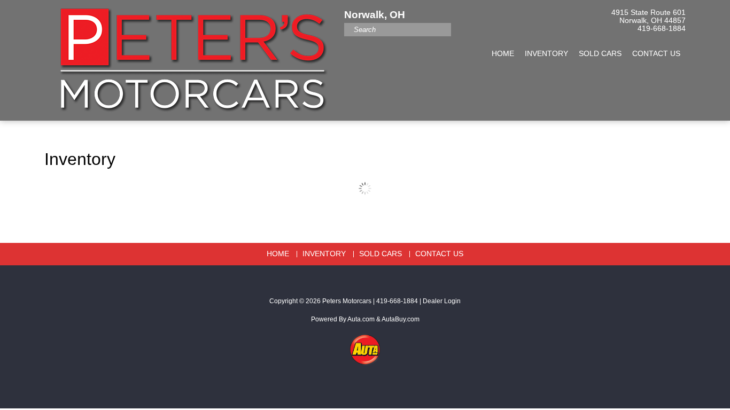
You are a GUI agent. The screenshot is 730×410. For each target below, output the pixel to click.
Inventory (546, 53)
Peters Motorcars (346, 301)
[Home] (190, 55)
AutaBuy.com (401, 319)
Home (503, 53)
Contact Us (656, 53)
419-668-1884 (662, 29)
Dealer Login (442, 301)
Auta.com (361, 319)
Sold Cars (600, 53)
